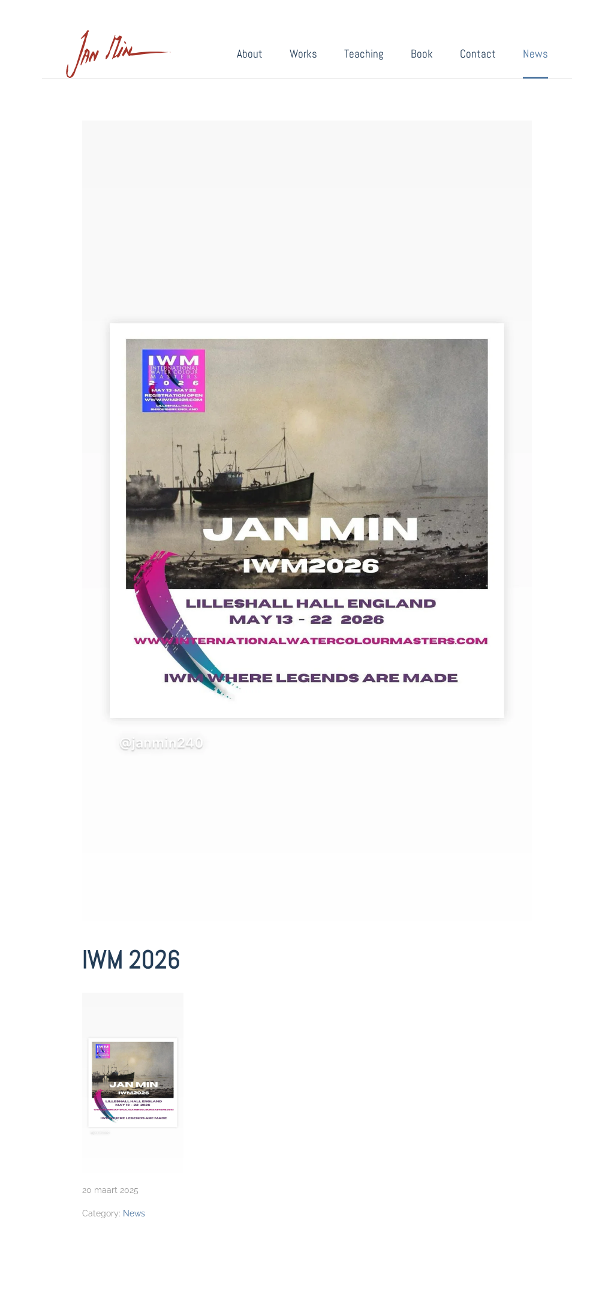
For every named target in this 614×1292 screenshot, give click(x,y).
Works (303, 53)
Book (422, 53)
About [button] (250, 53)
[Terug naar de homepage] (118, 54)
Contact (478, 53)
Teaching (364, 53)
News (535, 53)
